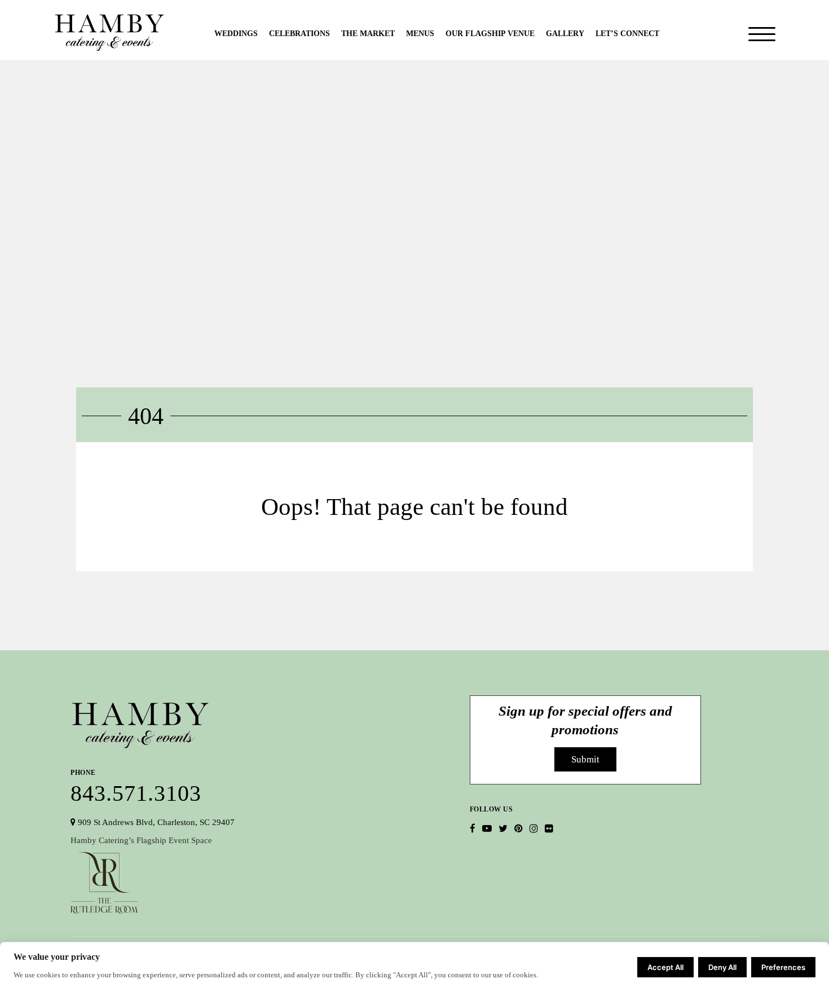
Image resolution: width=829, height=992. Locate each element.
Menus (420, 33)
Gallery (565, 33)
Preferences (783, 967)
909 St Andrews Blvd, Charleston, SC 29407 (155, 822)
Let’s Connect (627, 33)
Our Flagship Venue (490, 33)
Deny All (722, 967)
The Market (368, 33)
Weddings (236, 33)
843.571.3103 (135, 785)
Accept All (665, 967)
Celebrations (299, 33)
